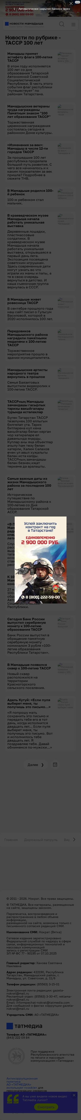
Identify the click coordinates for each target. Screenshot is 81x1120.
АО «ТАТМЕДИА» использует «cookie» (21, 1086)
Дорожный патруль (40, 839)
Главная (11, 839)
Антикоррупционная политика (22, 1080)
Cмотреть (46, 1107)
